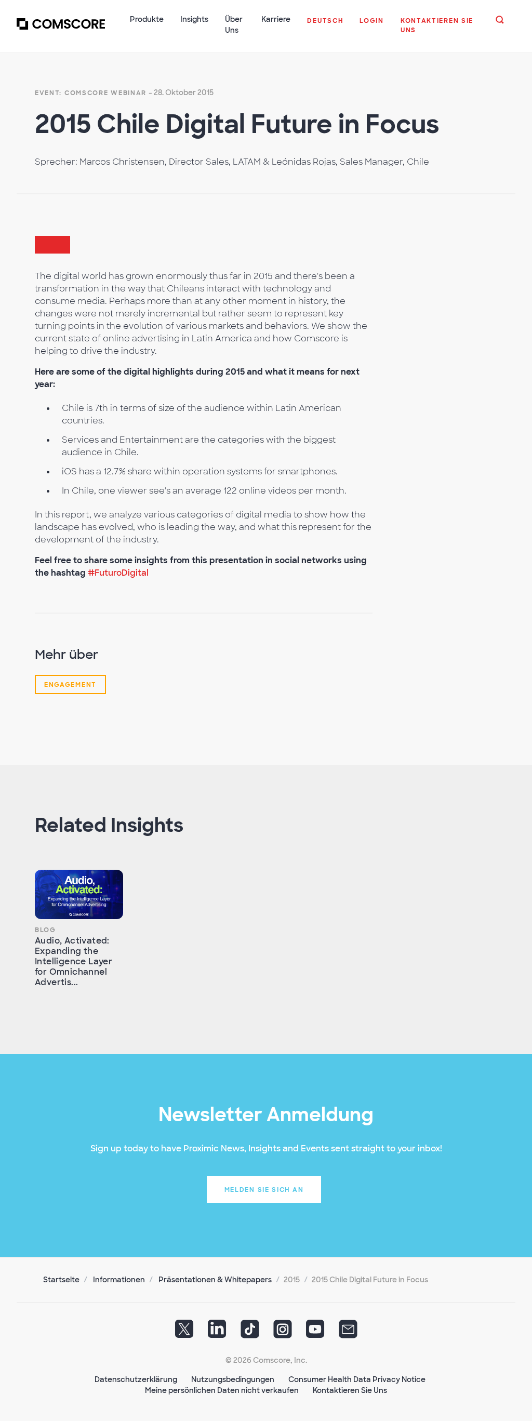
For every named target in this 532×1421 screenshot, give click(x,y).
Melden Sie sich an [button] (264, 1190)
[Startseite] (61, 31)
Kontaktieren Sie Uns (350, 1390)
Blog (45, 930)
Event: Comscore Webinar (91, 93)
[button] (325, 26)
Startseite (61, 1279)
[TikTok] (250, 1332)
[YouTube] (315, 1332)
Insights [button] (194, 19)
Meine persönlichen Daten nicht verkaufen (222, 1390)
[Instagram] (282, 1332)
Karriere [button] (275, 19)
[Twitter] (184, 1332)
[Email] (348, 1332)
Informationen (119, 1279)
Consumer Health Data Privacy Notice (356, 1379)
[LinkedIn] (217, 1332)
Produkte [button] (147, 19)
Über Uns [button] (234, 25)
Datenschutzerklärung (136, 1379)
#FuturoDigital (118, 572)
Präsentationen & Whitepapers (215, 1279)
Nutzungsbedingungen (232, 1379)
